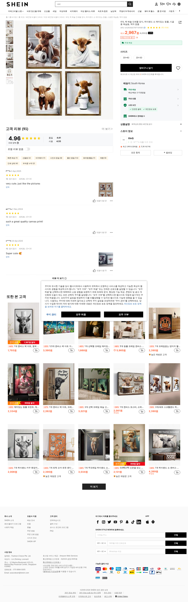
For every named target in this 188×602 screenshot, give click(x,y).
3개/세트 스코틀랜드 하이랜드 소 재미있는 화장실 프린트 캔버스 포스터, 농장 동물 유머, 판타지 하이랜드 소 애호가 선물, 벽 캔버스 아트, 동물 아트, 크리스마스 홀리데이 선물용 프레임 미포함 (164, 407)
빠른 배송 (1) (13, 158)
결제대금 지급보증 (50, 571)
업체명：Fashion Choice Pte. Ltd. (17, 556)
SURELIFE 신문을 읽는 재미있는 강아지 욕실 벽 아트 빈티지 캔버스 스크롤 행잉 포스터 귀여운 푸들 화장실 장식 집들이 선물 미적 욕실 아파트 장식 (129, 468)
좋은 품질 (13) (72, 158)
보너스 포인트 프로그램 (59, 527)
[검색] (130, 4)
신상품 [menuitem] (47, 11)
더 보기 (94, 486)
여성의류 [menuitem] (63, 11)
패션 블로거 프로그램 (12, 524)
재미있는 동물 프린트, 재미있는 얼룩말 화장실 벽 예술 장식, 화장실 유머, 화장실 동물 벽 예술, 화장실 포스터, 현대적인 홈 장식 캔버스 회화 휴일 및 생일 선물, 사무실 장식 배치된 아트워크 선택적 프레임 (23, 407)
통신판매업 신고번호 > (52, 562)
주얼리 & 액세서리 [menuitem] (127, 11)
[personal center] (156, 4)
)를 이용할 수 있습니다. (67, 571)
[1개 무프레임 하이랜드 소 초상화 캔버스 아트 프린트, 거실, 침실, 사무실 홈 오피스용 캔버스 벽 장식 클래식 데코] (94, 445)
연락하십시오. (55, 520)
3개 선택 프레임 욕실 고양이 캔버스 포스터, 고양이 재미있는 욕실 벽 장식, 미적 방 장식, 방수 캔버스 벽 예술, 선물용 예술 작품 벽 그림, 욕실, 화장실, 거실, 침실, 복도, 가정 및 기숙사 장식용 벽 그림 (94, 407)
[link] (162, 4)
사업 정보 (8, 552)
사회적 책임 (9, 527)
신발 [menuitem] (140, 11)
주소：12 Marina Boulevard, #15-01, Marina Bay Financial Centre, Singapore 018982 (20, 564)
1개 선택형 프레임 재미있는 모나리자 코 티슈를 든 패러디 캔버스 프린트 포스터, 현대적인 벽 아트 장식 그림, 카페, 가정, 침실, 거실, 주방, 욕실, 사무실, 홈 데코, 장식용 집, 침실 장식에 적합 (94, 346)
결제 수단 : (54, 524)
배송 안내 (31, 520)
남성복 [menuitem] (113, 11)
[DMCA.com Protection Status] (104, 578)
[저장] (178, 68)
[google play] (153, 523)
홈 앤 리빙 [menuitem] (161, 11)
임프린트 (97, 596)
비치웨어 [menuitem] (74, 11)
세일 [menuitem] (55, 11)
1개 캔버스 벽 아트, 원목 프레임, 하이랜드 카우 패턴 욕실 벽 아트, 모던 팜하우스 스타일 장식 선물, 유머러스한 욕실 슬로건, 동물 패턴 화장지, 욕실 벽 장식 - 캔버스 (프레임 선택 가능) (23, 346)
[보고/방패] (111, 201)
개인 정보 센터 (70, 593)
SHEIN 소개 (9, 520)
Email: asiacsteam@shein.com (16, 573)
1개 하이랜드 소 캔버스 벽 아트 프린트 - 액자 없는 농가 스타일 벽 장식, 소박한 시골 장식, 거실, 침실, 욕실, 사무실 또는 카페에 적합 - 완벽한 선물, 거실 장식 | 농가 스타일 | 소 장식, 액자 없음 (164, 468)
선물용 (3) (27, 158)
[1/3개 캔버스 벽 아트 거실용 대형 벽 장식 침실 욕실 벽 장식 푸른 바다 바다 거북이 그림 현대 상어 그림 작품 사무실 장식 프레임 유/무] (58, 323)
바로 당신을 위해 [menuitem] (34, 11)
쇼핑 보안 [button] (132, 105)
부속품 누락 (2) (29, 163)
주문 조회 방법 (33, 534)
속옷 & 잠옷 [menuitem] (103, 11)
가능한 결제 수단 (102, 564)
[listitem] (23, 330)
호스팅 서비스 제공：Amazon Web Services (60, 556)
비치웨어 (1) (40, 158)
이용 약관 (118, 593)
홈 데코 (21, 17)
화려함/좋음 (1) (89, 158)
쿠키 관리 (107, 593)
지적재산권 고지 (84, 596)
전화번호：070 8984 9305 (14, 570)
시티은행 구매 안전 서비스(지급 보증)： (58, 565)
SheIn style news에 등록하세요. (109, 530)
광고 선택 (108, 596)
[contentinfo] (141, 570)
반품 (29, 524)
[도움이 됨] (94, 201)
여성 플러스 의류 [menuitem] (88, 11)
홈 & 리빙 (13, 17)
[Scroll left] (176, 11)
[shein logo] (17, 4)
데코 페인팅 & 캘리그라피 (54, 17)
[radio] (126, 57)
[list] (118, 522)
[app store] (147, 523)
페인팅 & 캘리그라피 (34, 17)
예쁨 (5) (103, 158)
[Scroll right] (179, 11)
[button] (174, 4)
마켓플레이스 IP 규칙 (67, 596)
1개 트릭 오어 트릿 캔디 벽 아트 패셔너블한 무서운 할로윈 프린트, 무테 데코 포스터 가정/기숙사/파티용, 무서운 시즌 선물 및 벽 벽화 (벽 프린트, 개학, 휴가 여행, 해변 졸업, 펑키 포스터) (59, 468)
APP (147, 516)
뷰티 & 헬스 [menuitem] (149, 11)
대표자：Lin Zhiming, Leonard (16, 559)
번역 (7, 187)
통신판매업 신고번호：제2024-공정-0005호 (60, 559)
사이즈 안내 (31, 538)
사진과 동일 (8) (56, 158)
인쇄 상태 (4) (13, 163)
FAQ (51, 531)
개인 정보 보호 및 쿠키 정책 (90, 593)
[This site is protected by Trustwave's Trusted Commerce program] (97, 578)
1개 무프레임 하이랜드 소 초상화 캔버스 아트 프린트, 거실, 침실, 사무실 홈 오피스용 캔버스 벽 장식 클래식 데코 (94, 468)
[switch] (27, 149)
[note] (23, 342)
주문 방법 (31, 531)
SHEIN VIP (31, 541)
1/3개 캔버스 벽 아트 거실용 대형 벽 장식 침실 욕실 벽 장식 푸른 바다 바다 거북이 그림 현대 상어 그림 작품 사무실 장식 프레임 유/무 (59, 346)
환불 (29, 527)
